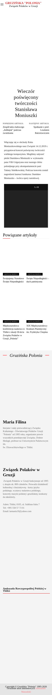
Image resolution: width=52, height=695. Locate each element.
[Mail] (12, 458)
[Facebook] (5, 458)
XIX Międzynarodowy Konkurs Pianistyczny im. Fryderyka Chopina (37, 329)
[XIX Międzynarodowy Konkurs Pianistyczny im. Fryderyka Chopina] (37, 306)
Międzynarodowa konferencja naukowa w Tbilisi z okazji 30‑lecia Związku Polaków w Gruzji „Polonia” (14, 332)
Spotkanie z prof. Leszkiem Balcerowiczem (41, 130)
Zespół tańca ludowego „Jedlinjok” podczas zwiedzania (13, 130)
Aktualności (11, 274)
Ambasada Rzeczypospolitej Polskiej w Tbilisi (24, 589)
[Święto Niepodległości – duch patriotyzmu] (37, 258)
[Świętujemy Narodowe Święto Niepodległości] (14, 258)
